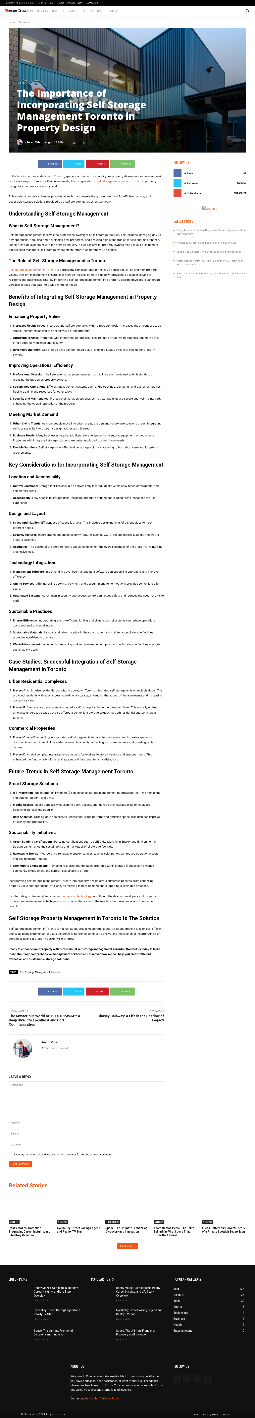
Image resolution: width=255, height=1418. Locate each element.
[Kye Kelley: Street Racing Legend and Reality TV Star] (79, 1208)
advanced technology (77, 896)
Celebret (14, 1221)
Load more (126, 1246)
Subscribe (240, 193)
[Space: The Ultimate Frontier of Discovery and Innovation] (127, 1208)
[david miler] (20, 142)
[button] (247, 11)
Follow (241, 183)
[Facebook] (236, 3)
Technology (113, 1221)
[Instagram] (242, 3)
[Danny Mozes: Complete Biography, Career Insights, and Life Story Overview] (31, 1208)
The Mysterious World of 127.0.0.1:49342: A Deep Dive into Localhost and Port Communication (44, 1020)
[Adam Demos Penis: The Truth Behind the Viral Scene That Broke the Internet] (176, 1208)
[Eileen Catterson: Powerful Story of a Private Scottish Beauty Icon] (224, 1208)
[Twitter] (248, 3)
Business (24, 22)
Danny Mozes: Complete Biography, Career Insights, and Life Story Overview (29, 1231)
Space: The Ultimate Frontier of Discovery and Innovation (209, 251)
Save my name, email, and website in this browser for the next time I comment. (63, 1154)
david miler (34, 142)
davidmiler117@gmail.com (102, 1398)
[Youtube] (207, 1379)
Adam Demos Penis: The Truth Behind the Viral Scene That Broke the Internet (174, 1231)
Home (12, 22)
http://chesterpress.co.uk (54, 1048)
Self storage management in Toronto (32, 269)
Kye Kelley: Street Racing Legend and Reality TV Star (206, 242)
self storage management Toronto (119, 181)
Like (244, 173)
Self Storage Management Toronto (40, 972)
